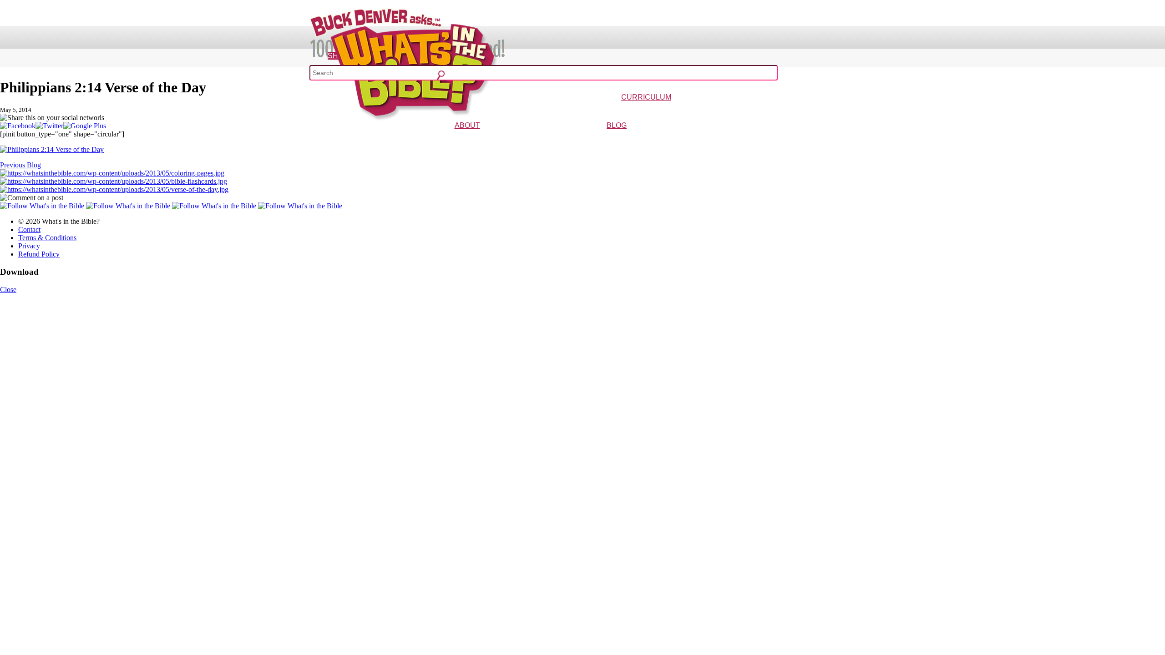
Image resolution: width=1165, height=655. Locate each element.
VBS (697, 110)
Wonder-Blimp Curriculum (562, 110)
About (467, 125)
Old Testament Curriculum (735, 110)
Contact (29, 229)
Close (8, 289)
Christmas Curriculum (621, 110)
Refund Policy (39, 254)
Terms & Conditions (47, 238)
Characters (473, 138)
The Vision (447, 138)
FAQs (494, 138)
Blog (617, 125)
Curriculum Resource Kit (797, 110)
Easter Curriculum (670, 110)
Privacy (29, 246)
